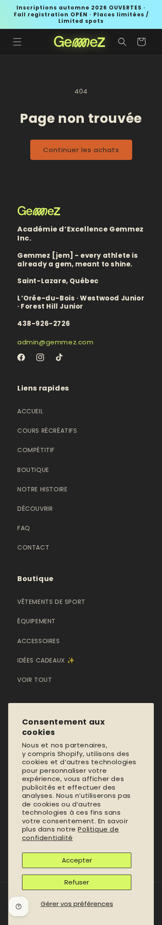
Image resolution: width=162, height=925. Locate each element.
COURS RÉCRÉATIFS (47, 430)
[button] (17, 41)
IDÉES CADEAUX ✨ (46, 660)
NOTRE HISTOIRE (42, 489)
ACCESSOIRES (38, 641)
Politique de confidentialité (70, 833)
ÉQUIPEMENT (36, 621)
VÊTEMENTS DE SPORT (51, 601)
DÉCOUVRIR (35, 508)
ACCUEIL (30, 411)
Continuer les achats (81, 149)
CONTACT (33, 547)
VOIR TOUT (34, 679)
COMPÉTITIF (36, 450)
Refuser (76, 882)
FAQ (23, 528)
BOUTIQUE (33, 470)
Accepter (77, 860)
